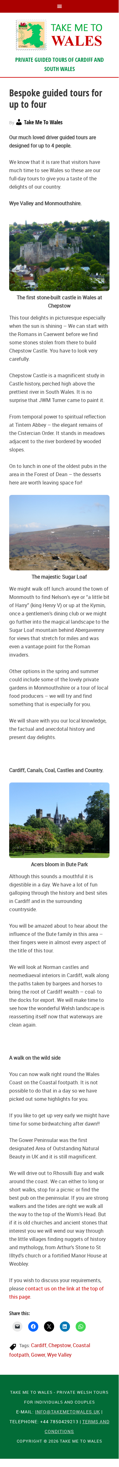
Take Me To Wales (59, 35)
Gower (38, 1354)
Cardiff (39, 1345)
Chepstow (59, 1345)
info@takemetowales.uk (67, 1412)
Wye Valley (59, 1354)
